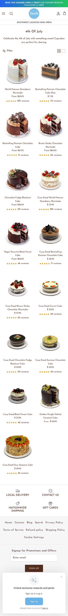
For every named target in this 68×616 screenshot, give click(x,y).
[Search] (12, 13)
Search (39, 522)
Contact (20, 522)
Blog (29, 522)
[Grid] (59, 51)
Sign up (34, 568)
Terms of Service (13, 530)
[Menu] (3, 13)
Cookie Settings (34, 537)
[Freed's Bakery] (34, 13)
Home (8, 522)
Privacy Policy (54, 522)
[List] (63, 51)
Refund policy (34, 530)
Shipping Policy (55, 530)
